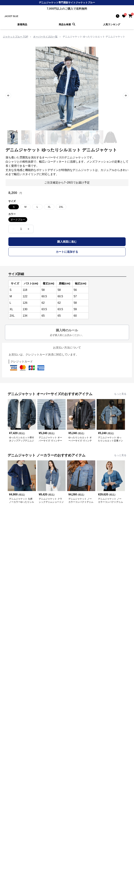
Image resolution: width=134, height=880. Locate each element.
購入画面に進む (67, 241)
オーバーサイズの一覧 (45, 36)
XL (49, 206)
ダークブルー (17, 219)
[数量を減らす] (13, 228)
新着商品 (22, 24)
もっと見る (120, 393)
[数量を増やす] (28, 228)
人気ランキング (111, 24)
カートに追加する (67, 251)
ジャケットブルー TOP (15, 36)
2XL (61, 206)
